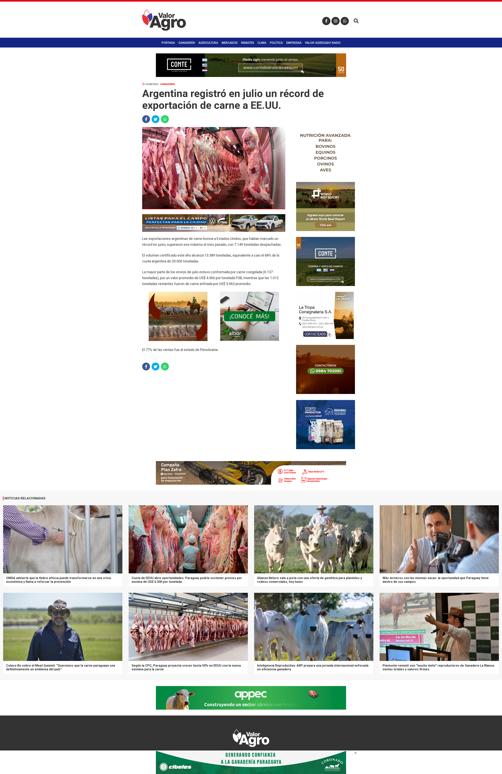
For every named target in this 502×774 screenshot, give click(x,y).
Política (276, 43)
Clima (261, 43)
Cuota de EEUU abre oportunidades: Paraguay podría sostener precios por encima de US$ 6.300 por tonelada (187, 579)
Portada (168, 43)
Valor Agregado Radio (323, 43)
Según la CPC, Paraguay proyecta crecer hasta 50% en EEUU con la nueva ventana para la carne (186, 667)
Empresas (293, 43)
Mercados (229, 43)
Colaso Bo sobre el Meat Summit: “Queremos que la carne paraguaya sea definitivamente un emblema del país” (60, 667)
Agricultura (208, 43)
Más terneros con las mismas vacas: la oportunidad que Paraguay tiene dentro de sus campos (436, 579)
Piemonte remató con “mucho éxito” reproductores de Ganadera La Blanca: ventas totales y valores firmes (439, 667)
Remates (247, 43)
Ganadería (186, 43)
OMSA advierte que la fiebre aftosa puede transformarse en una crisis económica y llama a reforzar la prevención (58, 579)
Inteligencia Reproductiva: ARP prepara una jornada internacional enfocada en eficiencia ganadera (312, 667)
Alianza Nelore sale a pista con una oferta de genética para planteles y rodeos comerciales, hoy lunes (309, 579)
